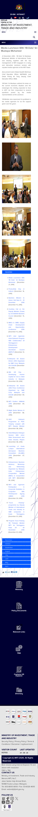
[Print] (3, 572)
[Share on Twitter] (14, 572)
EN (11, 14)
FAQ (19, 653)
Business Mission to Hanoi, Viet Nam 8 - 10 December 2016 (16, 300)
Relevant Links (19, 632)
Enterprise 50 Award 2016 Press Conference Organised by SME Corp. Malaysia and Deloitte (16, 390)
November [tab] (8, 540)
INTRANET (21, 14)
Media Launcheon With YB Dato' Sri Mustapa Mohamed (16, 280)
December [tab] (8, 272)
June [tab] (6, 559)
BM (14, 14)
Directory (19, 693)
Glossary (19, 589)
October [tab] (8, 544)
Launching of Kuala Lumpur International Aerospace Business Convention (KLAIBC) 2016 (16, 450)
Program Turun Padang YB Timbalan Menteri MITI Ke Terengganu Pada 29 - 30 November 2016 (16, 525)
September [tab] (9, 547)
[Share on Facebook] (12, 572)
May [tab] (6, 562)
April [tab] (6, 566)
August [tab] (7, 551)
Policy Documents (19, 610)
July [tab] (6, 555)
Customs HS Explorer (19, 675)
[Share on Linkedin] (16, 572)
